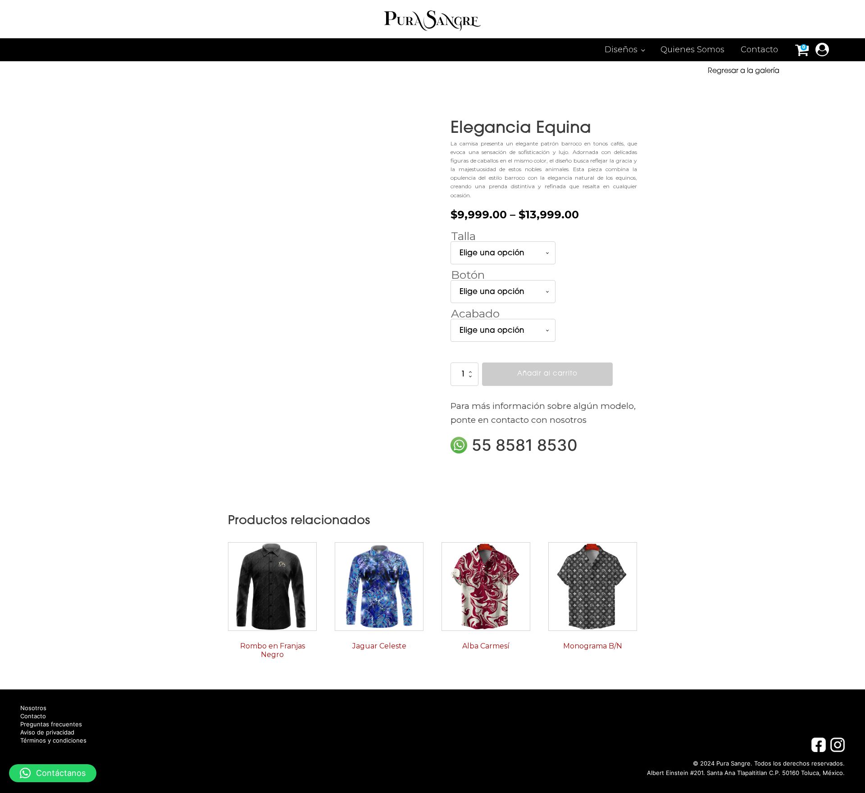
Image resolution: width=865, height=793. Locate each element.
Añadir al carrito (547, 374)
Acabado (475, 313)
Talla (463, 236)
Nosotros (33, 708)
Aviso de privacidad (47, 732)
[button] (52, 773)
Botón (468, 274)
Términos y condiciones (53, 740)
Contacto (759, 49)
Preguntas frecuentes (51, 724)
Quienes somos (692, 49)
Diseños (621, 49)
